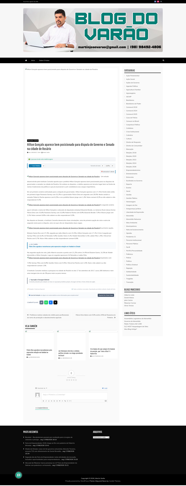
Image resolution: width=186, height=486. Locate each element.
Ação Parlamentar (133, 76)
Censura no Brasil (132, 121)
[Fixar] (51, 401)
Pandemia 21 (131, 237)
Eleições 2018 (33, 141)
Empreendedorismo (133, 170)
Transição (129, 282)
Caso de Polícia (131, 118)
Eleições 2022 (131, 160)
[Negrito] (43, 401)
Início (33, 60)
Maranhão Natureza (133, 219)
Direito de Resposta (133, 142)
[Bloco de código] (62, 401)
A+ (112, 165)
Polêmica (129, 254)
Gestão (128, 195)
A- (102, 165)
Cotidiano (129, 128)
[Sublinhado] (48, 401)
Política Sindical (132, 265)
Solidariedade (131, 272)
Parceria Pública (132, 244)
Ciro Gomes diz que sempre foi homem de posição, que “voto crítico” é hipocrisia (102, 351)
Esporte (129, 184)
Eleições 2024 (131, 163)
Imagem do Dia (131, 205)
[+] (70, 401)
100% (107, 166)
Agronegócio (130, 93)
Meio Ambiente (131, 223)
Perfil (128, 247)
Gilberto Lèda (129, 295)
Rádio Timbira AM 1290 (133, 324)
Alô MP (128, 97)
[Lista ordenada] (54, 401)
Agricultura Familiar (133, 90)
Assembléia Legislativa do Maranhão (137, 318)
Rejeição (129, 268)
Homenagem (131, 202)
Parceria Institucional (133, 240)
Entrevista (130, 177)
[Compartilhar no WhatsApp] (46, 302)
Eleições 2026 (131, 167)
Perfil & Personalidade (134, 251)
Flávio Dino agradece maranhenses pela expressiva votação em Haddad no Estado (54, 246)
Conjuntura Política (133, 125)
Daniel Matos (129, 298)
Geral (128, 191)
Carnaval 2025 (131, 114)
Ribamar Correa (130, 303)
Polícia (128, 258)
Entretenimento (131, 174)
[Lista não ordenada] (57, 401)
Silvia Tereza (129, 306)
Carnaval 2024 (131, 111)
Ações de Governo (132, 83)
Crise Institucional (132, 132)
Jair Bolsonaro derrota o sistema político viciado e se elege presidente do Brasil (71, 353)
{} (67, 401)
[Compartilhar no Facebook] (51, 302)
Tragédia (129, 279)
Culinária (129, 135)
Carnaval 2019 (131, 107)
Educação (129, 149)
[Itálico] (46, 401)
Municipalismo (131, 226)
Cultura (129, 139)
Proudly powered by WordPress (77, 481)
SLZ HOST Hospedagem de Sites (136, 326)
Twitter (161, 1)
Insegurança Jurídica (133, 209)
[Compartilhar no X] (55, 302)
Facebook (155, 1)
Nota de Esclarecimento (134, 230)
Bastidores (130, 100)
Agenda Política (132, 86)
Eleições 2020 (131, 156)
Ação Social (130, 79)
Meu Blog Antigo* (130, 329)
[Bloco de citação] (59, 401)
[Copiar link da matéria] (41, 302)
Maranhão (130, 216)
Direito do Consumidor (134, 146)
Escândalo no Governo (134, 181)
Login (105, 388)
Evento (128, 188)
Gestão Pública (131, 198)
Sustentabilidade (132, 275)
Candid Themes (114, 481)
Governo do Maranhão (132, 321)
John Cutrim (128, 300)
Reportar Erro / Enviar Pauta (106, 295)
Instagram (158, 1)
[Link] (65, 401)
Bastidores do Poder (133, 104)
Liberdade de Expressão (135, 212)
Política (129, 261)
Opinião (129, 233)
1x (43, 165)
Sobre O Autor (44, 60)
